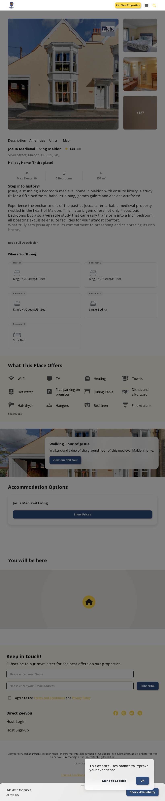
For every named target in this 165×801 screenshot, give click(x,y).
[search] (154, 5)
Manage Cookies (114, 781)
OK (142, 781)
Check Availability (142, 792)
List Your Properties (128, 5)
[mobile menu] (146, 5)
